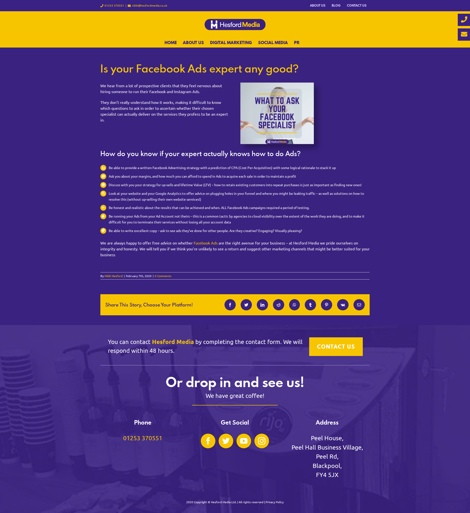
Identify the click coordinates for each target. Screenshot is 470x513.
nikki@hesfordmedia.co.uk (149, 5)
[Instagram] (261, 441)
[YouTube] (243, 441)
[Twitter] (226, 441)
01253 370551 (142, 438)
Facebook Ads (206, 242)
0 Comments (163, 276)
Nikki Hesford (114, 276)
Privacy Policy (275, 502)
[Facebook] (208, 441)
